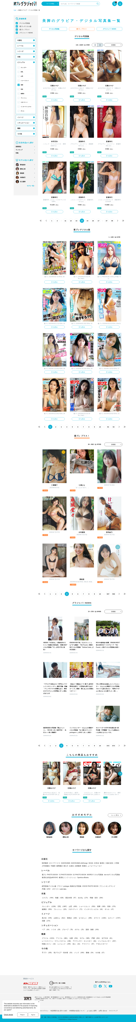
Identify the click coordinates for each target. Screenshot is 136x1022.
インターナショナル (26, 106)
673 (113, 746)
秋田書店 (45, 863)
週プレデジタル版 (25, 26)
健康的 (22, 93)
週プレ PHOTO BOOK (50, 874)
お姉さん (60, 918)
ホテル (80, 929)
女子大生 (107, 938)
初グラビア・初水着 (63, 952)
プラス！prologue (63, 886)
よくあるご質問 (91, 1010)
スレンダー (24, 67)
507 (108, 594)
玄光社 (91, 863)
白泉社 (71, 866)
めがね (83, 898)
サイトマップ (113, 1010)
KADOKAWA (65, 863)
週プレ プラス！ (24, 29)
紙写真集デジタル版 (49, 886)
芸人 (77, 944)
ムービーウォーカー (95, 866)
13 (76, 221)
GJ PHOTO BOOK (79, 874)
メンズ (79, 952)
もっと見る (115, 815)
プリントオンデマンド (107, 886)
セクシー (114, 918)
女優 (74, 938)
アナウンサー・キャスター (85, 941)
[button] (120, 774)
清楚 (46, 921)
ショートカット (25, 80)
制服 (60, 898)
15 (87, 221)
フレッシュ (24, 98)
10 (100, 427)
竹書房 (53, 866)
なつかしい (86, 918)
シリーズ (20, 51)
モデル (85, 938)
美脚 (22, 84)
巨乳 (22, 71)
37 (106, 221)
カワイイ (100, 918)
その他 (19, 134)
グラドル (48, 938)
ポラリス (55, 889)
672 (108, 746)
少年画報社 (46, 866)
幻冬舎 (96, 863)
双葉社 (84, 866)
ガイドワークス (54, 863)
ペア (46, 929)
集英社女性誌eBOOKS (50, 877)
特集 (17, 153)
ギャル (22, 111)
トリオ (56, 929)
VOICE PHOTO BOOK (90, 886)
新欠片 (66, 866)
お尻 (22, 76)
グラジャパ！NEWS (26, 33)
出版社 (19, 40)
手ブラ (47, 952)
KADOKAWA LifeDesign (79, 863)
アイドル (62, 938)
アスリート (88, 944)
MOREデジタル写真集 (95, 874)
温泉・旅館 (93, 929)
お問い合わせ (103, 1010)
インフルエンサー (107, 941)
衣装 (18, 57)
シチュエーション (23, 123)
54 (113, 427)
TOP (15, 10)
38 (112, 221)
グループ (68, 929)
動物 (90, 952)
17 (98, 221)
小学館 (116, 863)
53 (108, 427)
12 (71, 221)
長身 (22, 89)
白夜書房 (78, 866)
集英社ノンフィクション (67, 877)
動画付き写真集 (75, 886)
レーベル (20, 46)
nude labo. (63, 889)
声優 (96, 938)
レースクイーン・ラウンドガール (57, 941)
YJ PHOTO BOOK (65, 874)
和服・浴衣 (97, 898)
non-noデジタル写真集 (112, 874)
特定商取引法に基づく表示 (59, 1010)
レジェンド (65, 944)
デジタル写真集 (24, 23)
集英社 (102, 863)
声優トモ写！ (46, 889)
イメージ (20, 117)
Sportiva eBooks (83, 877)
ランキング (19, 150)
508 (113, 594)
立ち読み (54, 100)
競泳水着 (71, 898)
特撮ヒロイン (49, 944)
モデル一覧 (30, 186)
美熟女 (72, 918)
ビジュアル (21, 62)
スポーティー (24, 102)
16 (93, 221)
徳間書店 (59, 866)
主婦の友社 (109, 863)
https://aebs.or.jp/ (39, 1000)
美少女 (47, 918)
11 (65, 221)
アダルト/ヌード (102, 944)
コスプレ (48, 898)
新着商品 (18, 146)
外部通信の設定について (77, 1010)
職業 (18, 128)
